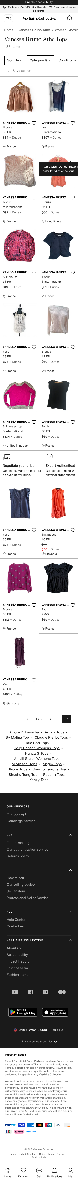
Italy (43, 1157)
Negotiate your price (19, 465)
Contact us (15, 926)
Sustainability (17, 954)
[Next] (50, 719)
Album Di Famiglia (24, 732)
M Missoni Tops (24, 764)
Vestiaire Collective (25, 940)
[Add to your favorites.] (34, 122)
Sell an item (16, 891)
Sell (10, 870)
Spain (35, 1157)
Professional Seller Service (27, 897)
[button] (69, 18)
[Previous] (28, 719)
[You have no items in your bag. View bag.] (69, 18)
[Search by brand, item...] (8, 18)
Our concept (16, 814)
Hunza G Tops (36, 753)
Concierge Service (21, 820)
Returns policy (18, 855)
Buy (10, 835)
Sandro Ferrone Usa (49, 769)
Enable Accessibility (39, 2)
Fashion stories (18, 974)
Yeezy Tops (39, 779)
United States (46, 1154)
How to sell (15, 877)
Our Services (18, 806)
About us (14, 947)
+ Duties (15, 137)
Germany (62, 1154)
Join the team (17, 967)
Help (11, 912)
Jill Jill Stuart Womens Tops (36, 758)
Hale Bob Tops (37, 742)
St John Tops (54, 774)
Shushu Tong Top (23, 774)
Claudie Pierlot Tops (51, 737)
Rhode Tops (17, 769)
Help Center (16, 919)
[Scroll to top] (66, 719)
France (12, 1154)
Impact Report (18, 961)
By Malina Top (17, 737)
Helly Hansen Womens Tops (37, 748)
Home (8, 29)
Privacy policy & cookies (37, 1042)
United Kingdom (27, 1154)
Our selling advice (21, 884)
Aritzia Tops (54, 732)
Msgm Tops (52, 764)
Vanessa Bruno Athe (34, 29)
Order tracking (18, 842)
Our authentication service (27, 849)
